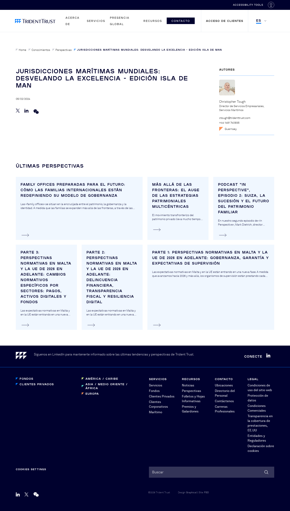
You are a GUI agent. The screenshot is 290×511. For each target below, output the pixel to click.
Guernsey (231, 129)
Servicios (96, 20)
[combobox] (211, 472)
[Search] (266, 472)
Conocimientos (41, 49)
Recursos (152, 20)
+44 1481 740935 (229, 122)
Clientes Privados (37, 384)
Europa (92, 393)
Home (22, 49)
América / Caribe (101, 378)
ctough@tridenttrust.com (234, 117)
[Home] (25, 356)
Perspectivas (63, 49)
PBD (206, 492)
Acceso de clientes (224, 20)
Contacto (180, 20)
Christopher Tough (232, 102)
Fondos (26, 378)
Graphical (191, 492)
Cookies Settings (31, 469)
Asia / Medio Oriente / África (106, 386)
